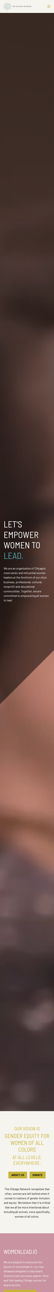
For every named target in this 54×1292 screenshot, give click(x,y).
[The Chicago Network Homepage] (21, 6)
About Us (17, 1175)
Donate (38, 1175)
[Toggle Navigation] (48, 6)
